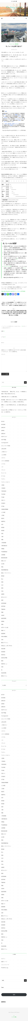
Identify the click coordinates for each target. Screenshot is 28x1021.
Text (2, 987)
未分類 (2, 563)
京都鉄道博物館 (4, 509)
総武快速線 (3, 603)
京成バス (3, 500)
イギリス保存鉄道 (5, 460)
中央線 (2, 497)
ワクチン (3, 479)
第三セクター (4, 597)
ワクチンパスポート (5, 482)
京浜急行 (3, 503)
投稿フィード (4, 961)
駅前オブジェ (4, 676)
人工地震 (3, 512)
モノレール (3, 473)
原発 (2, 533)
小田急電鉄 (3, 542)
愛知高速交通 (4, 557)
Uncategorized (4, 442)
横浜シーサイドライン (6, 573)
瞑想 (2, 588)
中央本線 (3, 494)
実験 (2, 539)
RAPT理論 (3, 439)
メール (3, 336)
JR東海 (2, 430)
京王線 (2, 506)
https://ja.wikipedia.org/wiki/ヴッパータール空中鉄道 (13, 291)
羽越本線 (3, 609)
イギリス (3, 457)
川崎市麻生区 (4, 545)
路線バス (3, 630)
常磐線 (2, 548)
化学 (2, 524)
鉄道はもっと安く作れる (6, 645)
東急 (2, 566)
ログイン (3, 958)
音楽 (2, 666)
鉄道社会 (3, 654)
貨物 (2, 624)
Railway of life (14, 7)
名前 (2, 331)
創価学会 (3, 521)
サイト (2, 342)
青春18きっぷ (4, 663)
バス (2, 466)
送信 (14, 994)
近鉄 (2, 639)
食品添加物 (3, 672)
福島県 (2, 594)
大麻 (2, 536)
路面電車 (3, 633)
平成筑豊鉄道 (4, 551)
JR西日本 (3, 433)
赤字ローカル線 (4, 627)
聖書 (2, 612)
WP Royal (17, 1012)
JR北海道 (3, 424)
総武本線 (3, 606)
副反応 (2, 518)
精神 (2, 600)
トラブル (3, 463)
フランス (3, 470)
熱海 (2, 582)
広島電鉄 (3, 554)
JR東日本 (3, 427)
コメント (3, 354)
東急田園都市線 (4, 569)
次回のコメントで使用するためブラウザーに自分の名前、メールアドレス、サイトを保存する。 (14, 350)
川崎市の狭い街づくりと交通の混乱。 (9, 396)
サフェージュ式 (7, 266)
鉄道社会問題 (4, 657)
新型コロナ (3, 560)
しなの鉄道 (3, 454)
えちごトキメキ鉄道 (5, 445)
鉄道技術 (3, 651)
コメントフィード (5, 964)
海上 (2, 579)
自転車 (2, 615)
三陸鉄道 (3, 488)
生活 (2, 585)
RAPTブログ (4, 436)
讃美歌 (2, 621)
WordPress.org (4, 967)
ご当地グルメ (4, 451)
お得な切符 (3, 448)
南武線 (2, 527)
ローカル (3, 476)
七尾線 (2, 485)
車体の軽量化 (4, 636)
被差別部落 (3, 618)
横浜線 (2, 576)
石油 (2, 591)
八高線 (2, 515)
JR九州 (2, 421)
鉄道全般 (3, 648)
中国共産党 (3, 491)
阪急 (2, 660)
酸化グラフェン (4, 642)
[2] (16, 258)
